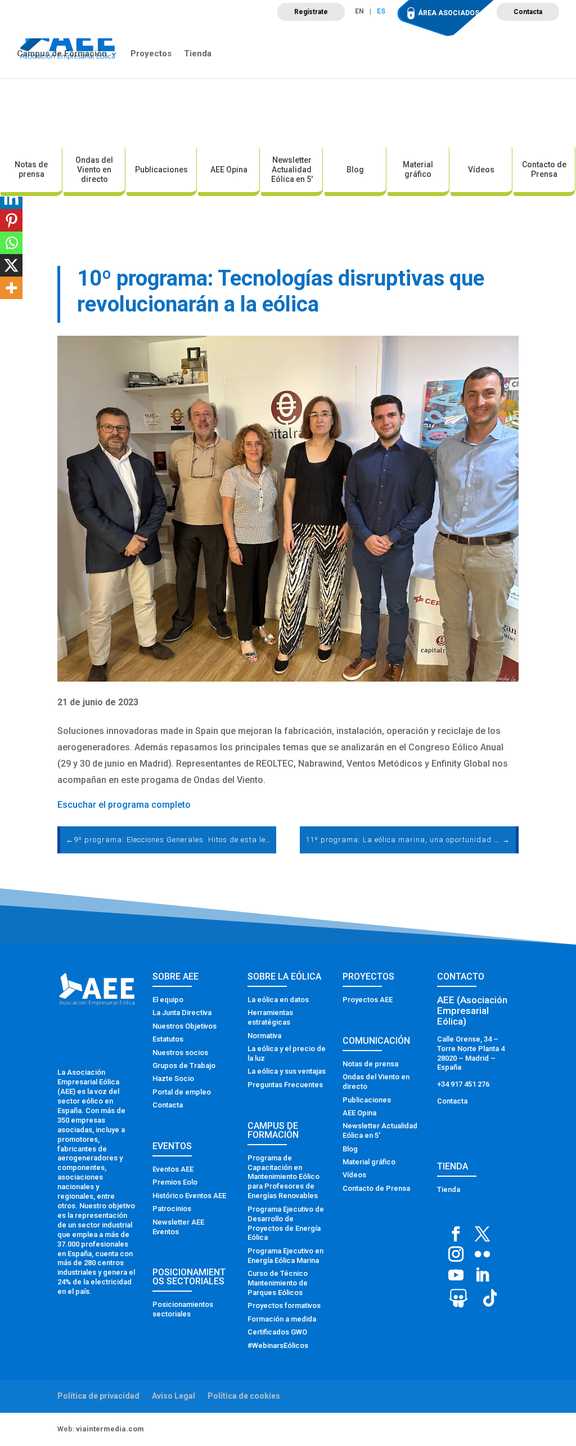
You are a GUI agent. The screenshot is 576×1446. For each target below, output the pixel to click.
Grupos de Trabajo (183, 1065)
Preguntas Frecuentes (285, 1084)
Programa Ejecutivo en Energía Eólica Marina (285, 1256)
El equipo (167, 999)
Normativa (264, 1035)
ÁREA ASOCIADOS (448, 13)
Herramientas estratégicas (270, 1017)
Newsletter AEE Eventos (178, 1227)
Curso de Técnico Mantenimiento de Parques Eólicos (278, 1283)
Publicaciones (161, 169)
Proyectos (151, 54)
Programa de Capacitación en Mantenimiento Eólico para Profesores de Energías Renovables (284, 1177)
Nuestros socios (180, 1052)
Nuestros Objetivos (184, 1026)
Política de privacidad (98, 1395)
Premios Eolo (174, 1182)
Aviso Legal (173, 1395)
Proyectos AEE (368, 999)
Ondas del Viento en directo (94, 169)
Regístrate (311, 12)
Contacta (528, 12)
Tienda (198, 54)
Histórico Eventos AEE (189, 1195)
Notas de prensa (31, 169)
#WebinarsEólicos (278, 1345)
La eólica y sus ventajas (287, 1071)
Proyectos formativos (284, 1305)
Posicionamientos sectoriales (182, 1309)
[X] (11, 265)
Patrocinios (171, 1208)
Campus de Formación (62, 54)
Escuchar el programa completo (124, 804)
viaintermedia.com (110, 1429)
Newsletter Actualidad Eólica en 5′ (292, 169)
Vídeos (481, 169)
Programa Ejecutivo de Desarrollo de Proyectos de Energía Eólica (286, 1223)
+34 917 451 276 (463, 1084)
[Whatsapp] (11, 243)
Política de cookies (244, 1395)
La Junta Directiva (182, 1012)
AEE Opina (229, 169)
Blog (355, 169)
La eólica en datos (278, 999)
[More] (11, 288)
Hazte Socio (173, 1078)
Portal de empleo (181, 1092)
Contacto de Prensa (544, 169)
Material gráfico (418, 169)
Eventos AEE (173, 1169)
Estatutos (167, 1039)
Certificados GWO (277, 1332)
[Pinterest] (11, 220)
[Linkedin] (11, 197)
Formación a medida (282, 1319)
